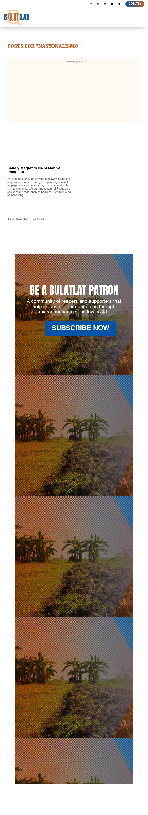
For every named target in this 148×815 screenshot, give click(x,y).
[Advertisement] (74, 93)
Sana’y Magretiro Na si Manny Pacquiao (39, 183)
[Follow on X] (98, 4)
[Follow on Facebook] (91, 4)
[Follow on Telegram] (119, 4)
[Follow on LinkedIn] (105, 4)
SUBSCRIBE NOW (80, 328)
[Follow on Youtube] (112, 4)
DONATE (134, 3)
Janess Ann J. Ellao (18, 219)
